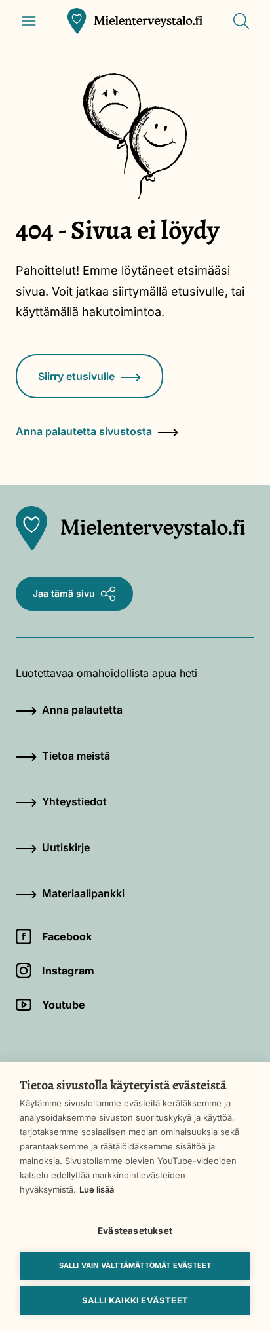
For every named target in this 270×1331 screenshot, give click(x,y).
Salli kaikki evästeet (135, 1300)
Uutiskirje (66, 847)
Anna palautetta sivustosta (84, 431)
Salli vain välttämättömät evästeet (135, 1265)
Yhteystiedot (74, 801)
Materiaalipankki (83, 893)
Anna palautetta (82, 709)
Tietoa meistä (76, 755)
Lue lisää (96, 1189)
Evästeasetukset (135, 1230)
